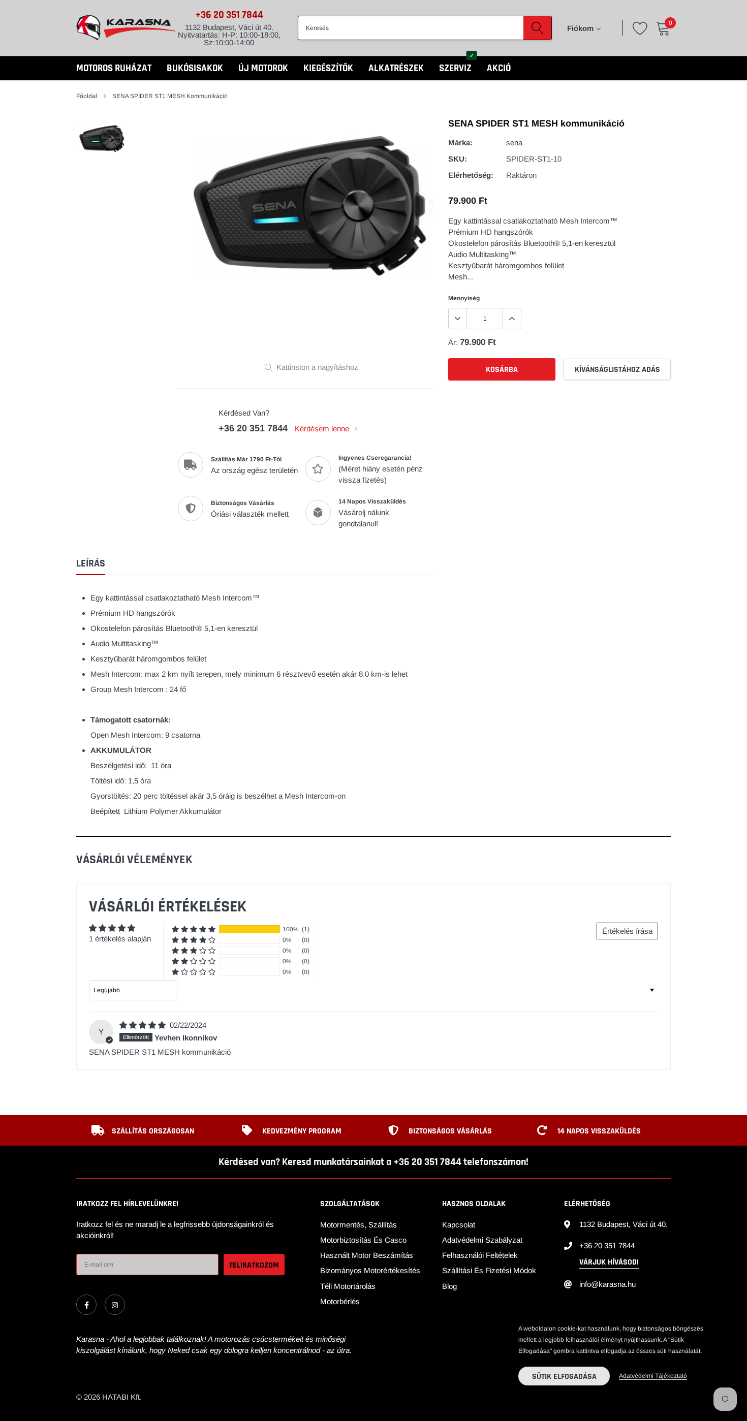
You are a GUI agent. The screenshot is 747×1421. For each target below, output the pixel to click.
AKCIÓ (499, 68)
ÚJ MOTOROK (263, 68)
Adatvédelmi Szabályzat (482, 1240)
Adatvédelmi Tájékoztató (653, 1375)
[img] (143, 1025)
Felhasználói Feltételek (480, 1255)
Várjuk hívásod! (609, 1262)
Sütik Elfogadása (564, 1376)
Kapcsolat (458, 1224)
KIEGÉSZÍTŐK (328, 68)
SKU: (457, 158)
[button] (193, 929)
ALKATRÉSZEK (396, 68)
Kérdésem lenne (323, 428)
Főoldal (86, 96)
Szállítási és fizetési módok (489, 1270)
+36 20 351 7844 (229, 14)
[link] (86, 1304)
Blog (449, 1286)
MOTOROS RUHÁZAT (113, 68)
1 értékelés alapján (120, 938)
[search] (537, 28)
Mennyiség (464, 298)
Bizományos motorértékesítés (370, 1270)
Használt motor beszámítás (366, 1255)
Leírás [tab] (90, 563)
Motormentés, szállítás (358, 1224)
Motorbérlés (340, 1301)
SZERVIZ (455, 68)
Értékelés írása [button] (627, 931)
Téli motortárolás (348, 1286)
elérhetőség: (470, 175)
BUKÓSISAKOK (195, 68)
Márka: (460, 142)
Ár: (453, 342)
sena (514, 142)
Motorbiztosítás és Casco (363, 1240)
